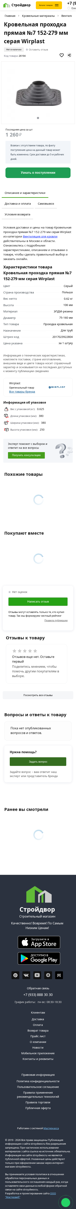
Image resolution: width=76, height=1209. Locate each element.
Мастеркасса (51, 1128)
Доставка (38, 1019)
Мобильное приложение (38, 1053)
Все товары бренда (22, 391)
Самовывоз (46, 203)
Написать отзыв (38, 601)
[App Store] (37, 943)
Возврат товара (38, 1030)
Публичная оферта (38, 1108)
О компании (38, 1042)
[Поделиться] (69, 55)
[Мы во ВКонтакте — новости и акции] (26, 975)
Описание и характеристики (25, 193)
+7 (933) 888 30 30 (38, 994)
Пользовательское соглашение (38, 1087)
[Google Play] (37, 959)
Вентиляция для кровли (40, 236)
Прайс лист (38, 1036)
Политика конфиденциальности (38, 1081)
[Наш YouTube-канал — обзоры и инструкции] (37, 975)
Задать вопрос (38, 761)
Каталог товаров (46, 5)
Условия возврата (17, 214)
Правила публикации (56, 620)
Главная (10, 16)
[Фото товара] (38, 93)
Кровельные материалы (38, 16)
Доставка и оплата (18, 203)
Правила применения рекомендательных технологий (38, 1094)
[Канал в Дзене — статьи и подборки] (48, 975)
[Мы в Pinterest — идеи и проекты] (15, 975)
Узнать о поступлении (38, 172)
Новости (37, 1047)
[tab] (38, 118)
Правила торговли (38, 1102)
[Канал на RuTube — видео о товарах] (59, 975)
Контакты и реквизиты (38, 1059)
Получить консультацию (26, 455)
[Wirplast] (53, 387)
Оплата (38, 1025)
